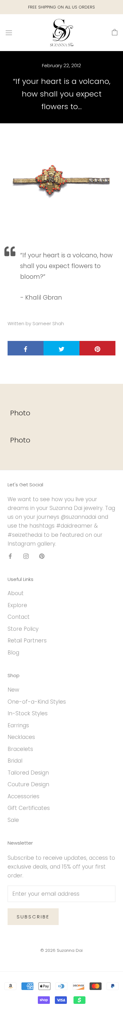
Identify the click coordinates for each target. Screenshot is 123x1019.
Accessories (23, 796)
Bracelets (20, 749)
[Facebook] (10, 556)
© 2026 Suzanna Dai (61, 950)
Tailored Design (28, 772)
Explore (17, 605)
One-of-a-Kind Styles (37, 702)
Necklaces (21, 737)
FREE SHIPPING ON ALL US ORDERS (61, 7)
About (16, 593)
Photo (20, 413)
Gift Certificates (29, 808)
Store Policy (23, 629)
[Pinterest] (41, 556)
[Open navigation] (9, 32)
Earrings (18, 725)
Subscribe (33, 916)
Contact (19, 617)
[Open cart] (114, 32)
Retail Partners (27, 640)
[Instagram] (26, 556)
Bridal (15, 760)
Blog (13, 652)
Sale (13, 820)
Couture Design (28, 784)
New (13, 690)
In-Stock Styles (28, 713)
